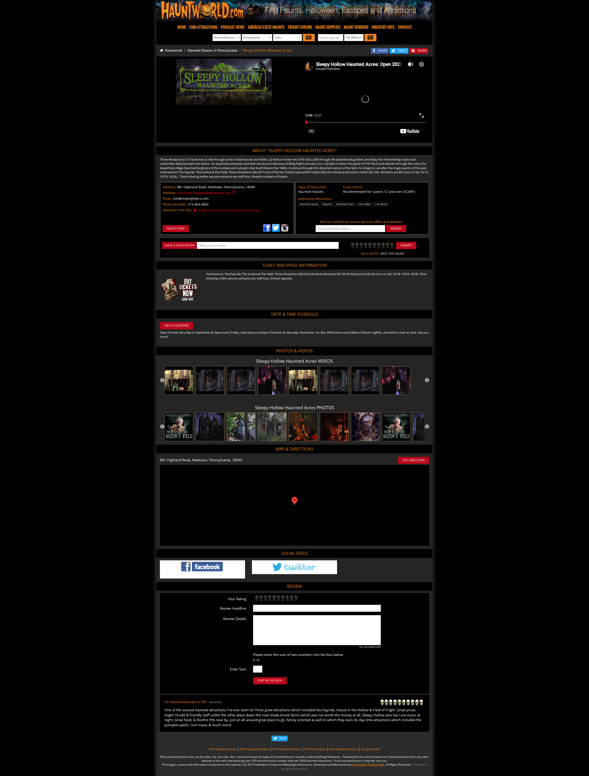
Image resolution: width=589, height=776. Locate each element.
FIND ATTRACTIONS (203, 27)
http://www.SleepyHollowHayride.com (204, 193)
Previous (162, 380)
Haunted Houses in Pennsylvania (212, 50)
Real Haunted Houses (343, 749)
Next (427, 380)
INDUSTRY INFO (383, 27)
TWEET (402, 50)
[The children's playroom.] (303, 426)
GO (309, 37)
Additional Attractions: (315, 199)
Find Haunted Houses (222, 749)
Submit (406, 245)
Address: (169, 187)
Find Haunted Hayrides (254, 749)
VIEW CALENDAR (176, 325)
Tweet (282, 738)
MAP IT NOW (176, 228)
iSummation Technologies (368, 764)
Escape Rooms (370, 749)
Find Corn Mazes (315, 749)
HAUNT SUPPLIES (327, 27)
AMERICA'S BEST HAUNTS (266, 27)
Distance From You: (177, 210)
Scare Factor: (353, 187)
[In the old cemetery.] (241, 426)
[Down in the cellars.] (365, 426)
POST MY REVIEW (269, 680)
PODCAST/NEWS (232, 27)
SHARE (382, 50)
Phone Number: (175, 204)
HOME (181, 27)
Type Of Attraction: (312, 187)
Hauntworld (172, 50)
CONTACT (405, 27)
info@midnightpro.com (191, 198)
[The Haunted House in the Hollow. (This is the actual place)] (210, 426)
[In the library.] (334, 426)
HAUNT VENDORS (356, 27)
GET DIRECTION (413, 460)
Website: (169, 193)
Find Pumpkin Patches (287, 749)
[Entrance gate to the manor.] (272, 426)
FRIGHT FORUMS (300, 27)
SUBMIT (396, 228)
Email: (167, 198)
